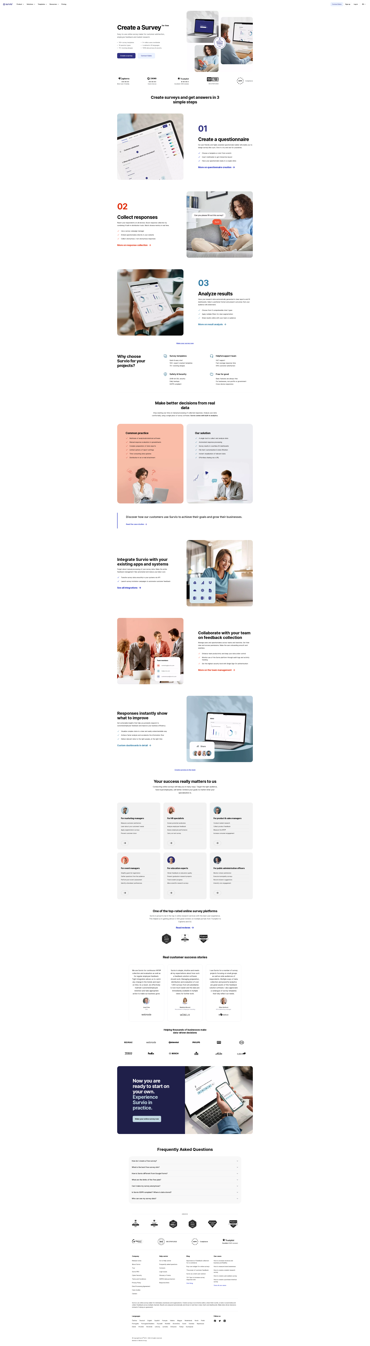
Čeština (134, 1320)
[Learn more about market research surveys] (217, 843)
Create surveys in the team (185, 770)
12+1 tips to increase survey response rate (195, 1278)
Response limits (164, 1282)
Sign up (347, 4)
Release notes (136, 1260)
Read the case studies (135, 524)
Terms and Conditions (139, 1279)
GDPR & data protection (167, 1279)
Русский (159, 1323)
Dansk (134, 1326)
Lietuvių (157, 1326)
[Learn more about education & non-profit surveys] (171, 893)
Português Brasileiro (147, 1323)
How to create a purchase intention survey (225, 1280)
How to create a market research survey (224, 1271)
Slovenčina (176, 1323)
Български (189, 1326)
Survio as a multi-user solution (196, 1274)
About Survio (136, 1264)
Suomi (184, 1323)
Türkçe (181, 1326)
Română (167, 1323)
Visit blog (189, 1283)
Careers (134, 1293)
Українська (200, 1323)
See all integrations (127, 587)
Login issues (163, 1271)
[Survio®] (8, 4)
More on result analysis (210, 324)
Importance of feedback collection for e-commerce (197, 1262)
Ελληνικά (173, 1326)
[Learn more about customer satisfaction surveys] (125, 843)
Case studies (136, 1290)
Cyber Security (137, 1275)
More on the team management (215, 670)
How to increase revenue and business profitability (223, 1262)
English (150, 1320)
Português (135, 1323)
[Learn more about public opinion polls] (217, 893)
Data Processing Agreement (141, 1286)
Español (157, 1320)
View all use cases (220, 1285)
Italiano (172, 1320)
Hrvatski (141, 1326)
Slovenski (149, 1326)
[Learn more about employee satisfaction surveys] (171, 843)
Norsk (196, 1320)
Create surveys (187, 1303)
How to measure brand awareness (225, 1266)
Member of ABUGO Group (139, 1340)
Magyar (179, 1320)
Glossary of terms (165, 1275)
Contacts (162, 1268)
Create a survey (126, 56)
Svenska (191, 1323)
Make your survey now (185, 343)
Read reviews (183, 927)
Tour (133, 1268)
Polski (203, 1320)
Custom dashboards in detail (132, 745)
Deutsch (142, 1320)
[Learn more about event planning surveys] (125, 893)
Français (164, 1320)
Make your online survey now (147, 1119)
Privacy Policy (136, 1282)
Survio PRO (135, 1271)
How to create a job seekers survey (225, 1276)
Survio (141, 1338)
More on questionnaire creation (214, 167)
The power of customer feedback (197, 1270)
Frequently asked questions (168, 1264)
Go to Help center (165, 1260)
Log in (356, 4)
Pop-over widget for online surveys (197, 1266)
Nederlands (188, 1320)
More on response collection (132, 245)
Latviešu (165, 1326)
